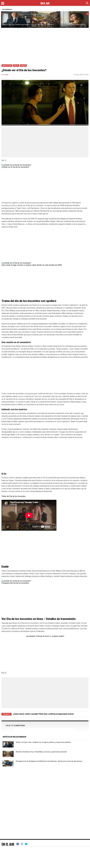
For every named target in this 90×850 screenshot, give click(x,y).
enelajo (6, 74)
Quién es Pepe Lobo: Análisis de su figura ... (15, 25)
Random (23, 65)
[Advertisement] (45, 46)
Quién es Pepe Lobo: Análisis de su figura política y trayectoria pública (43, 742)
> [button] (87, 14)
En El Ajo (8, 844)
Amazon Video (7, 65)
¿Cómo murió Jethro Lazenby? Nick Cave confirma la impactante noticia (43, 714)
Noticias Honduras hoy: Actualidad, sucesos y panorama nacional (41, 752)
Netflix (16, 65)
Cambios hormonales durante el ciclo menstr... (72, 25)
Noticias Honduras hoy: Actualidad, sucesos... (42, 25)
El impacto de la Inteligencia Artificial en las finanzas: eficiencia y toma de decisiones (49, 761)
